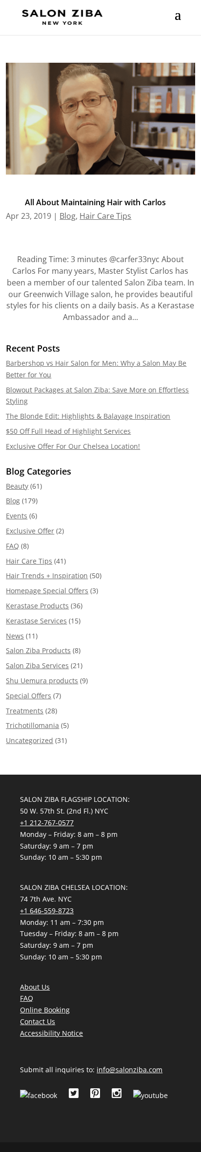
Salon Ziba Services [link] (37, 665)
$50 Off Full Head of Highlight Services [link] (68, 431)
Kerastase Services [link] (36, 620)
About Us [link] (35, 987)
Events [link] (16, 515)
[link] (62, 16)
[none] (178, 21)
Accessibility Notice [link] (51, 1033)
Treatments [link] (24, 710)
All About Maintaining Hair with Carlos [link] (95, 202)
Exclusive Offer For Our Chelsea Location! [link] (73, 446)
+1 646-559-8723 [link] (47, 910)
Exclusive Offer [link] (30, 530)
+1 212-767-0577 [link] (47, 822)
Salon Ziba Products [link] (38, 650)
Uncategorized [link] (29, 740)
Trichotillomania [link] (32, 725)
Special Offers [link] (28, 695)
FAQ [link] (12, 545)
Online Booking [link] (45, 1009)
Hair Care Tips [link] (105, 216)
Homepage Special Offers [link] (47, 590)
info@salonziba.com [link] (129, 1069)
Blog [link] (68, 216)
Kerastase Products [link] (37, 605)
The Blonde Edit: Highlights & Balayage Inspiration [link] (88, 416)
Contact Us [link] (37, 1021)
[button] (178, 21)
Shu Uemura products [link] (42, 680)
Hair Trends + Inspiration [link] (47, 575)
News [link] (15, 635)
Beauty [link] (17, 486)
